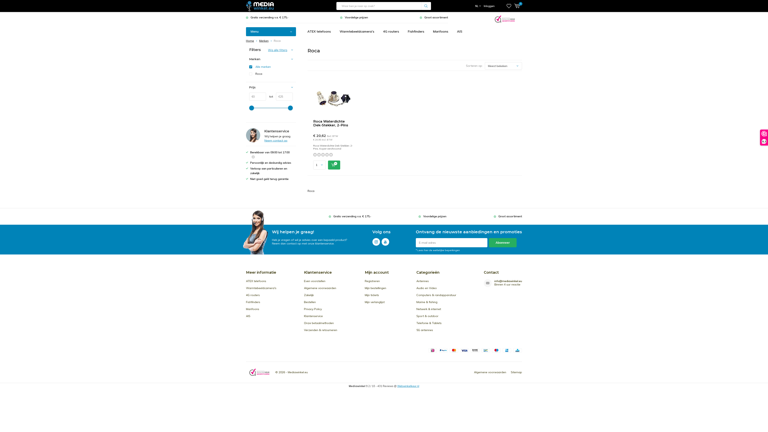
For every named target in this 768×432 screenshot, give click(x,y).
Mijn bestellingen (375, 288)
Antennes (422, 281)
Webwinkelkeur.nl (408, 386)
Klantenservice (313, 316)
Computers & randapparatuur (436, 295)
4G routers (391, 31)
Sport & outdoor (427, 316)
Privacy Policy (313, 309)
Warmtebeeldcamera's (357, 31)
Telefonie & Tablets (429, 323)
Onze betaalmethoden (319, 323)
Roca (258, 74)
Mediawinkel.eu (298, 372)
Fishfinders (416, 31)
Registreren (372, 281)
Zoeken (426, 6)
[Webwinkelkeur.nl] (505, 18)
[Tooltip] (253, 157)
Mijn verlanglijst (375, 302)
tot (269, 96)
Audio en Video (426, 288)
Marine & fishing (426, 302)
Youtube (385, 242)
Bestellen (310, 302)
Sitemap (516, 372)
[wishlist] (509, 6)
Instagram (376, 242)
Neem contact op (275, 140)
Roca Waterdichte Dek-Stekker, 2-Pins (330, 123)
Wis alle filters (277, 50)
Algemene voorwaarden (320, 288)
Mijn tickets (372, 295)
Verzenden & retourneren (320, 330)
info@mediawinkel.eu (508, 281)
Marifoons (440, 31)
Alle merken (263, 67)
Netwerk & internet (428, 309)
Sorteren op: (474, 66)
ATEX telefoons (319, 31)
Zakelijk (309, 295)
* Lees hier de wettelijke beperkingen (438, 250)
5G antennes (424, 330)
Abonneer (503, 242)
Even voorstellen (314, 281)
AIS (459, 31)
